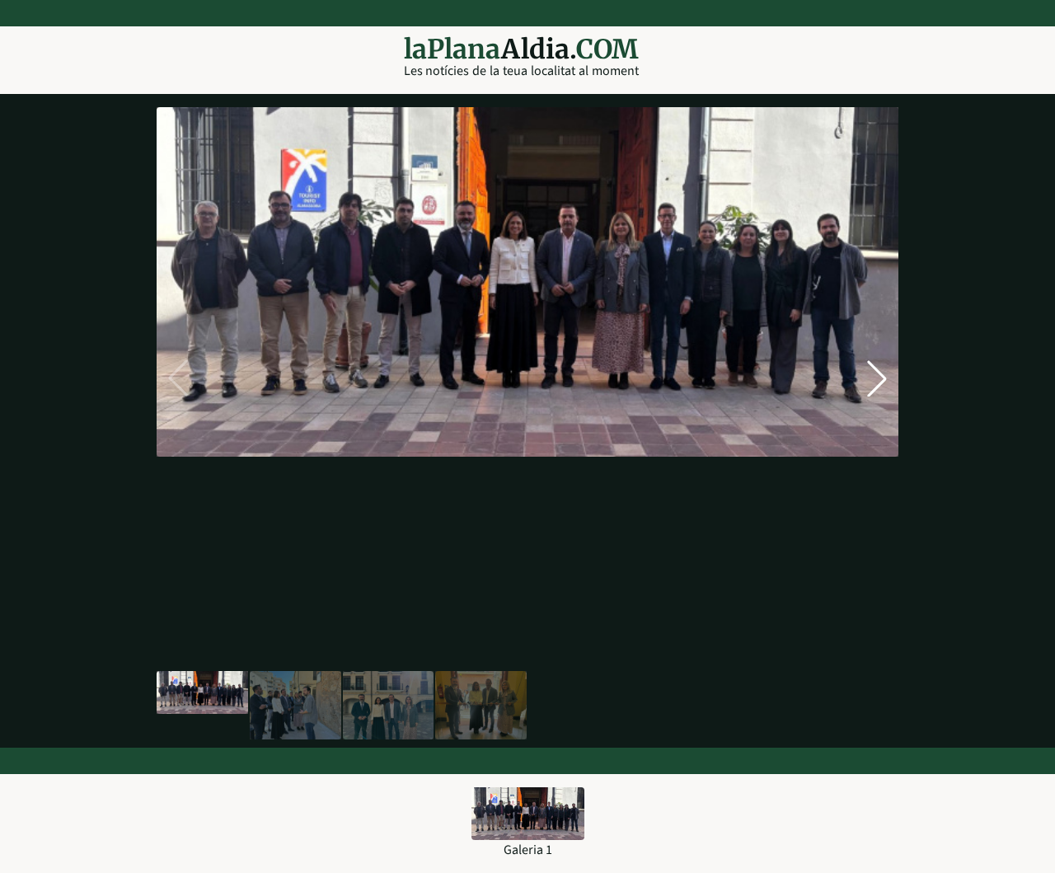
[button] (877, 378)
